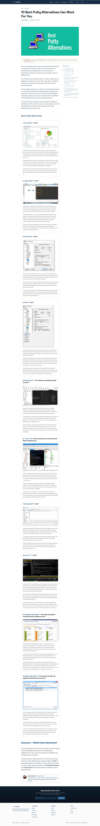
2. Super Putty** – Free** (69, 71)
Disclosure (53, 812)
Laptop (51, 2)
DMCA (71, 812)
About (52, 808)
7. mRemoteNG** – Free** (69, 85)
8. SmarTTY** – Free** (68, 86)
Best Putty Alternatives (31, 115)
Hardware (57, 2)
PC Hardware (64, 2)
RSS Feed (53, 814)
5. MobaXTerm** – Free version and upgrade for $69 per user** (71, 78)
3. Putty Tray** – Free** (69, 73)
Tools (82, 2)
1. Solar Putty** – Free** (69, 70)
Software (71, 2)
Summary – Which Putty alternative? (71, 97)
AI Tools (77, 2)
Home (22, 8)
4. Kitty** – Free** (67, 75)
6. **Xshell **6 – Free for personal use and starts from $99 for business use (70, 82)
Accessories (34, 817)
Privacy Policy (73, 808)
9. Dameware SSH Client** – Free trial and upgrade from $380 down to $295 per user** (71, 90)
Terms (71, 810)
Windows (34, 812)
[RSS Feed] (86, 2)
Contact (53, 810)
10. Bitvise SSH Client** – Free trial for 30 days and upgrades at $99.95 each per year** (71, 94)
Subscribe (61, 798)
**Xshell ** (27, 439)
